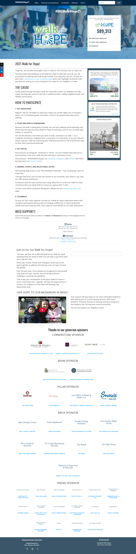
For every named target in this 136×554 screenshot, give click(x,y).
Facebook (51, 159)
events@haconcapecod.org (68, 241)
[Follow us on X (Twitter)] (38, 548)
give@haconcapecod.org (32, 543)
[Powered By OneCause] (104, 540)
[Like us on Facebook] (27, 548)
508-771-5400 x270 (68, 240)
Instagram (60, 159)
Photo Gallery (35, 161)
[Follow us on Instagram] (32, 548)
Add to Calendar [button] (67, 231)
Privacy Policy (108, 545)
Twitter (72, 159)
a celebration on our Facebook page (37, 79)
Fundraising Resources (72, 188)
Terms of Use (100, 545)
